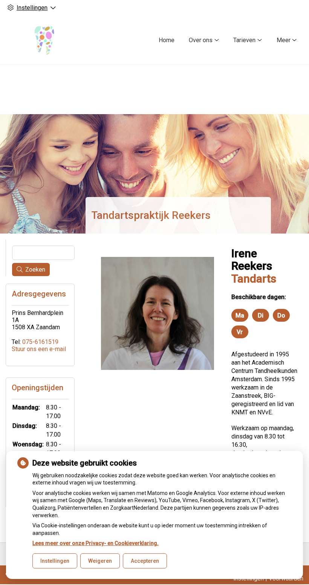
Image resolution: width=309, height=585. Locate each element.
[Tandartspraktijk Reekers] (43, 40)
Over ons (201, 40)
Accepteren (145, 561)
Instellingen (54, 561)
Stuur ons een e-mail (39, 349)
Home (166, 40)
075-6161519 (40, 341)
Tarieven (244, 40)
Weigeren (100, 561)
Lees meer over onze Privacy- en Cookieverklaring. (95, 543)
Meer (284, 40)
